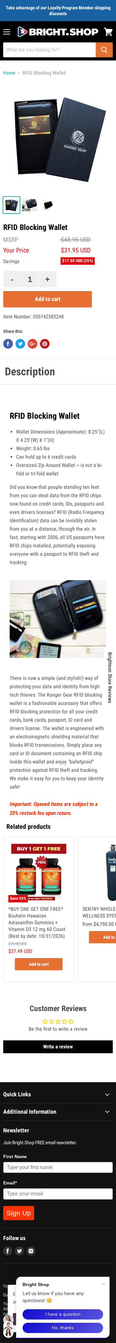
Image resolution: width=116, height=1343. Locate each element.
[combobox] (49, 49)
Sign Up (18, 1213)
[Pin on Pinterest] (45, 344)
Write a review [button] (58, 1047)
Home (9, 73)
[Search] (104, 49)
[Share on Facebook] (8, 344)
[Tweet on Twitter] (20, 344)
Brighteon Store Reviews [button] (110, 677)
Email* (10, 1182)
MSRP (10, 239)
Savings (11, 261)
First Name (15, 1156)
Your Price (16, 250)
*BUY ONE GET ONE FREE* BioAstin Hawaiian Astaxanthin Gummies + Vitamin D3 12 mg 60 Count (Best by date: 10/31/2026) (36, 922)
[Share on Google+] (32, 344)
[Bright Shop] (58, 31)
